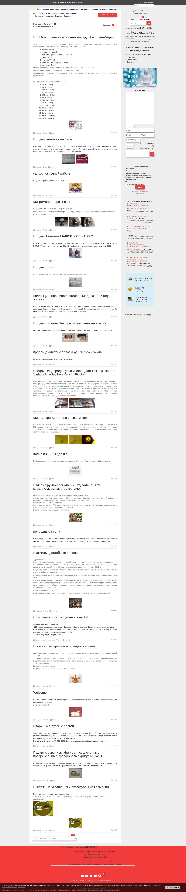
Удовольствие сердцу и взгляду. (136, 173)
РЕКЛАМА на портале (106, 881)
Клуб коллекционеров (69, 9)
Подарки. (38, 133)
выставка (139, 36)
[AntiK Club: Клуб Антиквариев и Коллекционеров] (37, 9)
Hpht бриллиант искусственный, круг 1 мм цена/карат (73, 37)
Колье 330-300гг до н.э (50, 453)
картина (132, 36)
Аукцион (103, 9)
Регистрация (149, 3)
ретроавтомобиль (144, 41)
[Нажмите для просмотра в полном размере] (75, 129)
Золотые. (38, 686)
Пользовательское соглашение (83, 883)
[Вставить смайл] (153, 126)
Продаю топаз (44, 267)
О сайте (82, 881)
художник (133, 28)
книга (138, 28)
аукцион (128, 33)
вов (154, 36)
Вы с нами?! (114, 9)
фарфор (146, 36)
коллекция (147, 27)
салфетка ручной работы (52, 173)
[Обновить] (151, 126)
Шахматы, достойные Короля (55, 552)
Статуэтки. (38, 720)
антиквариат (138, 39)
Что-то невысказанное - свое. (135, 184)
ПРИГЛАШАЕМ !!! (92, 881)
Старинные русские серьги (53, 725)
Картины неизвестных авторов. (45, 640)
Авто (137, 41)
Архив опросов (143, 191)
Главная (36, 13)
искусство (130, 39)
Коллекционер (142, 32)
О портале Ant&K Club (50, 9)
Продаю (128, 28)
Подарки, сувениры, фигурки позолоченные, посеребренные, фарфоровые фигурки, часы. (68, 754)
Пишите (75, 881)
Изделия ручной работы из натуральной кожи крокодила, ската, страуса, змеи (67, 487)
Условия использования (105, 883)
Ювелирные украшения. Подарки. (48, 16)
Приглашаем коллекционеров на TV (60, 617)
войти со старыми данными (123, 885)
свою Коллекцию (89, 853)
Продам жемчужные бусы (52, 139)
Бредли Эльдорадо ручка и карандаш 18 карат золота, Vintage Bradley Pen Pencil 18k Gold (74, 372)
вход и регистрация (64, 885)
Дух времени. (130, 168)
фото (151, 36)
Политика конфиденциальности (16, 887)
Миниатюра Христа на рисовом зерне (61, 417)
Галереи (94, 9)
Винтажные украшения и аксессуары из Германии (71, 786)
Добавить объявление (107, 14)
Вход (139, 3)
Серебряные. (132, 59)
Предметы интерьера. (132, 170)
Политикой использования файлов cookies (96, 890)
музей (127, 36)
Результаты (135, 191)
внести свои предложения (88, 861)
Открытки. (38, 611)
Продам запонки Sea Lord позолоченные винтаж (70, 323)
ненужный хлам (131, 179)
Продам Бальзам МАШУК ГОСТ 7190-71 (63, 236)
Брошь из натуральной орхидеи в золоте (64, 646)
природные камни (46, 531)
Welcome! (40, 692)
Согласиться (172, 888)
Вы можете (85, 9)
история (133, 41)
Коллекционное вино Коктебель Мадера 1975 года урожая (71, 297)
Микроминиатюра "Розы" (52, 201)
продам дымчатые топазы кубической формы (67, 352)
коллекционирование (148, 39)
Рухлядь (128, 182)
